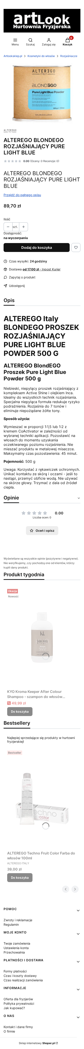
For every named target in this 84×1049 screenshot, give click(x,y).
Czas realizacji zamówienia (23, 980)
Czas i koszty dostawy (20, 976)
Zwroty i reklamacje (18, 920)
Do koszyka (20, 711)
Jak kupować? (14, 1008)
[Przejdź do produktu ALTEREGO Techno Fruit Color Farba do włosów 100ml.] (42, 799)
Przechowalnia (14, 952)
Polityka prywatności (19, 1003)
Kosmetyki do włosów (41, 56)
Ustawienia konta (16, 948)
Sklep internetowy (37, 1043)
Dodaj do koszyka (36, 247)
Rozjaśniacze (68, 56)
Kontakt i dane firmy (18, 1027)
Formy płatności (15, 971)
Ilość (7, 219)
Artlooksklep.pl (13, 56)
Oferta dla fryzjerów (18, 999)
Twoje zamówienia (17, 943)
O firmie (9, 1031)
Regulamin (11, 924)
